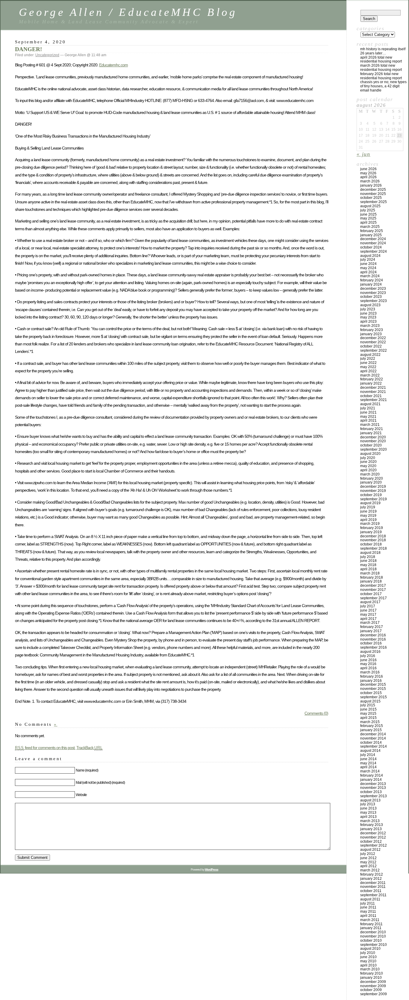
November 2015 (373, 689)
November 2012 (373, 837)
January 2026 (371, 185)
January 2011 (370, 928)
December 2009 (373, 982)
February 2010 (371, 973)
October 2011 (370, 891)
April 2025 (368, 222)
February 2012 (371, 874)
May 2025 (368, 218)
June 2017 (368, 610)
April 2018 (368, 569)
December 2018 (373, 536)
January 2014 (371, 780)
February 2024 (371, 280)
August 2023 (370, 305)
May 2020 (368, 466)
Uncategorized (47, 55)
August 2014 (370, 751)
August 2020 (370, 454)
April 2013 (368, 817)
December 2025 (373, 190)
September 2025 (373, 202)
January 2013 (371, 829)
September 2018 (373, 548)
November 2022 (373, 342)
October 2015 (371, 693)
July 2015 (367, 705)
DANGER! (28, 49)
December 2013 (373, 784)
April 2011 (368, 916)
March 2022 (370, 375)
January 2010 (371, 977)
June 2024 (368, 264)
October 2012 (371, 841)
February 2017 (371, 627)
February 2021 (371, 429)
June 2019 (368, 511)
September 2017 (373, 598)
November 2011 (373, 887)
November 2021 (373, 392)
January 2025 (371, 235)
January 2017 (371, 631)
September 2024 (373, 251)
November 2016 (373, 639)
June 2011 (368, 907)
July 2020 (367, 458)
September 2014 (373, 746)
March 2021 (370, 425)
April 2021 (368, 420)
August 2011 (370, 899)
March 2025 (370, 227)
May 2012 (368, 862)
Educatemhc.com (113, 64)
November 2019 (373, 491)
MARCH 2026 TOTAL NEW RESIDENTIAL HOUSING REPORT (381, 67)
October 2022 (371, 346)
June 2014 (368, 759)
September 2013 (373, 796)
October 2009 (371, 990)
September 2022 (373, 350)
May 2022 (368, 367)
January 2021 (371, 433)
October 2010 (371, 940)
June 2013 (368, 808)
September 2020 (373, 449)
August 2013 (370, 800)
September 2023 (373, 301)
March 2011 (369, 920)
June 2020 (368, 462)
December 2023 (373, 288)
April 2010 (368, 965)
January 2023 (371, 334)
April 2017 (368, 619)
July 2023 (367, 309)
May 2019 (368, 515)
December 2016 (373, 635)
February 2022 (371, 379)
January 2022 (371, 383)
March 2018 (370, 573)
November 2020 (373, 441)
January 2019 (371, 532)
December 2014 (373, 734)
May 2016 (368, 664)
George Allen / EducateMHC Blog (128, 12)
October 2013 (371, 792)
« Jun (363, 154)
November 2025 (373, 194)
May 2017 (368, 614)
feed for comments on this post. (45, 747)
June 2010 (368, 957)
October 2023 (371, 297)
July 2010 (367, 953)
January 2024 (371, 284)
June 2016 (368, 660)
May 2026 (368, 173)
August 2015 (370, 701)
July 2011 (367, 903)
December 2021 (373, 387)
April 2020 (368, 470)
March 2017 (370, 623)
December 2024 (373, 239)
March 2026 (370, 181)
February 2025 (371, 231)
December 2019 (373, 486)
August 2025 (370, 206)
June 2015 (368, 709)
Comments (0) (316, 713)
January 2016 (371, 681)
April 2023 (368, 321)
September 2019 (373, 499)
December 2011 (373, 883)
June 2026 (368, 169)
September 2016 (373, 647)
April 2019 (368, 520)
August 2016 (370, 652)
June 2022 (368, 363)
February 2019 (371, 528)
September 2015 (373, 697)
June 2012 (368, 858)
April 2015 (368, 718)
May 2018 (368, 565)
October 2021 (371, 396)
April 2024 (368, 272)
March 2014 (370, 771)
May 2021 (368, 416)
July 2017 (367, 606)
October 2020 (371, 445)
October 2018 (371, 544)
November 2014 (373, 738)
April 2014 (368, 767)
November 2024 (373, 243)
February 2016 (371, 676)
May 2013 (368, 812)
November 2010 (373, 936)
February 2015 (371, 726)
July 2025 (367, 210)
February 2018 (371, 577)
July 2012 (367, 854)
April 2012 (368, 866)
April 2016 (368, 668)
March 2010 (370, 969)
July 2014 (367, 755)
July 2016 (367, 656)
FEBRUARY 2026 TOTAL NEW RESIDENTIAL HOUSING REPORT (381, 76)
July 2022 (367, 358)
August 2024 (370, 256)
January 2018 (371, 581)
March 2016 (370, 672)
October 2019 (371, 495)
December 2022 (373, 338)
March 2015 (370, 722)
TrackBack (89, 747)
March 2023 (370, 326)
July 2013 (367, 804)
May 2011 (368, 911)
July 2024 (367, 259)
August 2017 (370, 602)
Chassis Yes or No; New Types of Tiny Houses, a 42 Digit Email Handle (383, 86)
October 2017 (371, 594)
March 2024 (370, 276)
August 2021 (370, 404)
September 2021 (373, 400)
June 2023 (368, 313)
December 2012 (373, 833)
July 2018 (367, 557)
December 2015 (373, 684)
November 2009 (373, 986)
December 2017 (373, 585)
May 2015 (368, 713)
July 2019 (367, 507)
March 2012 (370, 870)
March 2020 (370, 474)
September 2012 (373, 845)
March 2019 (370, 524)
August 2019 (370, 503)
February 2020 (371, 478)
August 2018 (370, 553)
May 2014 (368, 763)
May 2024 (368, 268)
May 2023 (368, 317)
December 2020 (373, 437)
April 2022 (368, 371)
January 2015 (371, 730)
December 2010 (373, 932)
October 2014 (371, 742)
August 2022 (370, 355)
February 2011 (371, 924)
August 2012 (370, 849)
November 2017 (373, 590)
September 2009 (373, 994)
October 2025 (371, 198)
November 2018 (373, 540)
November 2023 (373, 293)
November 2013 (373, 788)
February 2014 (371, 775)
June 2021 (368, 412)
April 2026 (368, 177)
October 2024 (371, 247)
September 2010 (373, 945)
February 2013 (371, 825)
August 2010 (370, 948)
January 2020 (371, 482)
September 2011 (373, 895)
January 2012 (371, 878)
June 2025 (368, 214)
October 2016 (371, 643)
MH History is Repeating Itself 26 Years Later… (382, 51)
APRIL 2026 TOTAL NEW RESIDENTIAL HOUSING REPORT (381, 59)
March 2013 (370, 821)
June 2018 (368, 561)
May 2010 (368, 961)
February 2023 (371, 330)
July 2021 (367, 408)
